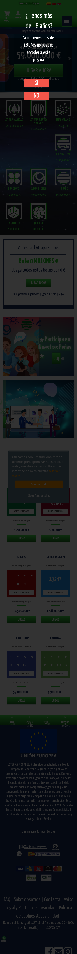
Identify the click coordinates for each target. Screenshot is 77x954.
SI (36, 83)
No (36, 96)
